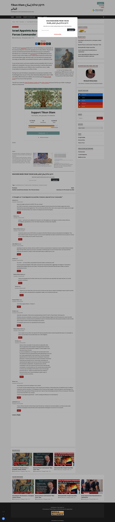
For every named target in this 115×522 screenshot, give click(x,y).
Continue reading (57, 34)
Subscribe (71, 30)
